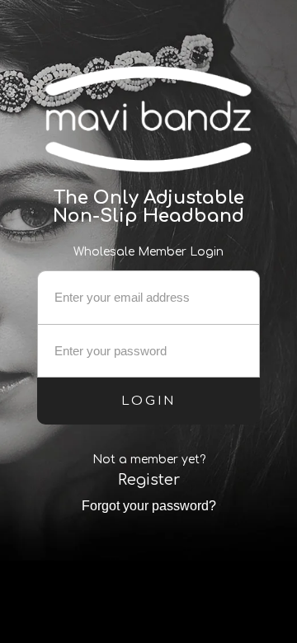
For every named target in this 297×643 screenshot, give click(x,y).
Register (149, 480)
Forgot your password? (149, 506)
